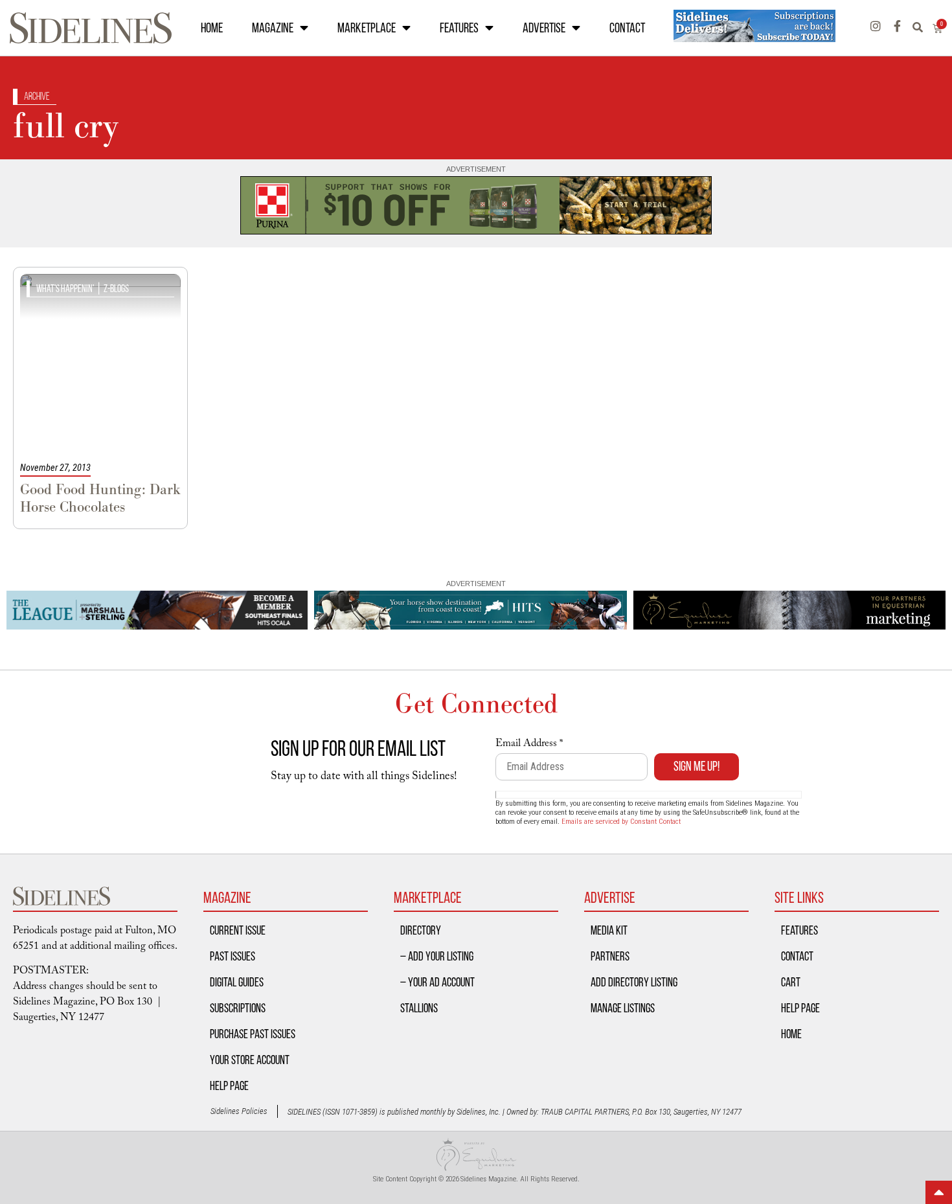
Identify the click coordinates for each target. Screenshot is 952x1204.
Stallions (419, 1007)
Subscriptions (238, 1007)
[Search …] (922, 28)
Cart (790, 981)
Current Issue (238, 930)
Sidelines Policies (238, 1111)
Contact (627, 28)
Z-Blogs (116, 288)
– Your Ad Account (437, 981)
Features (459, 28)
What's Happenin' (65, 288)
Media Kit (609, 930)
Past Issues (232, 955)
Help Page (229, 1085)
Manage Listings (623, 1007)
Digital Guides (237, 981)
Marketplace (366, 28)
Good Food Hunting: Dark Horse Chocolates (100, 498)
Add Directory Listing (634, 981)
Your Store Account (249, 1059)
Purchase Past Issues (252, 1033)
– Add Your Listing (436, 955)
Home (212, 28)
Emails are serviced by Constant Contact (621, 821)
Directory (420, 930)
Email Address (529, 745)
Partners (610, 955)
